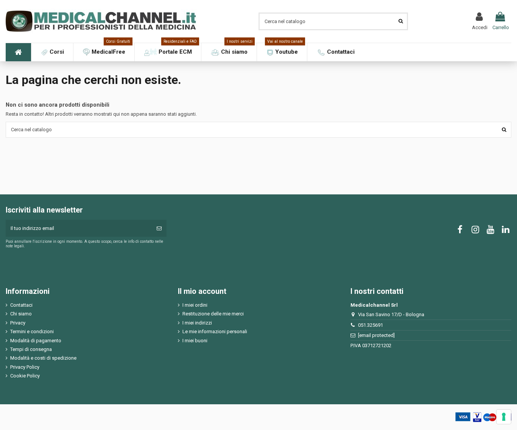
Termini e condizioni (32, 331)
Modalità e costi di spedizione (43, 358)
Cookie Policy (25, 376)
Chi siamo (21, 314)
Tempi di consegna (31, 349)
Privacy (17, 323)
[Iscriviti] (159, 228)
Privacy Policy (24, 367)
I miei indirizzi (197, 323)
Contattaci (21, 305)
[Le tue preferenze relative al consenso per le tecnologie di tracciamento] (504, 417)
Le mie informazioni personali (214, 331)
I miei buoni (194, 340)
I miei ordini (194, 305)
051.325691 (370, 325)
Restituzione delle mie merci (213, 314)
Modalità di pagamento (35, 340)
